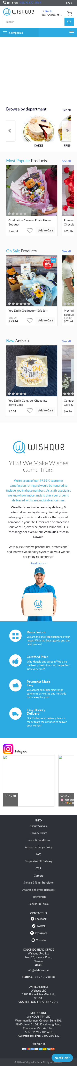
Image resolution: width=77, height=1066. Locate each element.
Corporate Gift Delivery (39, 861)
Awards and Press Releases (38, 889)
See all (67, 110)
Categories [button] (16, 32)
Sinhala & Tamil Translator (38, 882)
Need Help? (62, 1057)
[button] (69, 22)
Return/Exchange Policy (38, 847)
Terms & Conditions (38, 840)
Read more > (38, 563)
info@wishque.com (38, 970)
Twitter (41, 925)
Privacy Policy (38, 833)
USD (69, 3)
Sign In (48, 11)
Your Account (50, 14)
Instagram (41, 933)
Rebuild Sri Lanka (39, 903)
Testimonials (38, 896)
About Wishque (39, 826)
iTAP (38, 868)
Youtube (41, 940)
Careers (38, 875)
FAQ (38, 854)
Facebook (41, 918)
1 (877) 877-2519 (30, 2)
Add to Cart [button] (45, 230)
